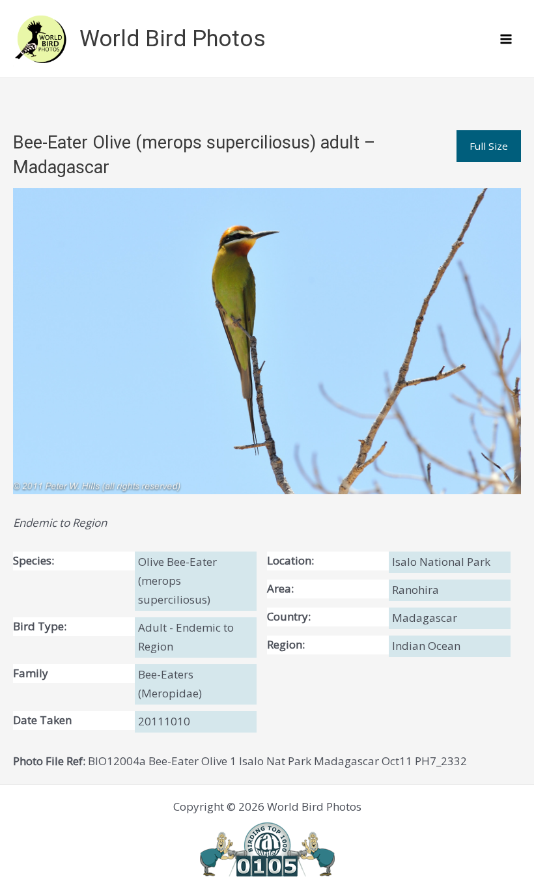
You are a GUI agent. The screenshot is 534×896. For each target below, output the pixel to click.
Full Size (489, 145)
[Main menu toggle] (507, 39)
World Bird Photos (172, 38)
